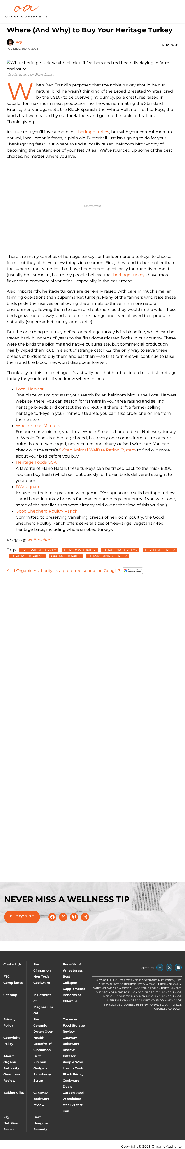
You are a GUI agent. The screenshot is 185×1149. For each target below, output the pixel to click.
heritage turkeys (130, 274)
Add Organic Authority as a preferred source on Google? (63, 570)
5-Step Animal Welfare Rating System (97, 450)
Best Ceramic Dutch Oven (43, 1025)
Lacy (18, 42)
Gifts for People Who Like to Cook (73, 1062)
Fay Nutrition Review (10, 1123)
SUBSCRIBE (22, 916)
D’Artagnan (27, 486)
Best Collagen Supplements (74, 983)
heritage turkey (93, 131)
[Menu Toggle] (55, 11)
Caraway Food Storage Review (74, 1025)
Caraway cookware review (41, 1099)
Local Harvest (30, 388)
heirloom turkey (79, 550)
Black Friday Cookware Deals (73, 1080)
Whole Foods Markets (38, 425)
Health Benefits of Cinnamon (42, 1044)
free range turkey (38, 550)
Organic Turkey (65, 556)
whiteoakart (39, 539)
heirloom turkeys (120, 550)
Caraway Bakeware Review (71, 1044)
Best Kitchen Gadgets (40, 1062)
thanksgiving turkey (107, 556)
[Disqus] (92, 638)
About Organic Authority (11, 1062)
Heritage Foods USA (36, 462)
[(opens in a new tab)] (159, 967)
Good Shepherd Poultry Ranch (47, 511)
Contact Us (12, 964)
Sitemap (10, 995)
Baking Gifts (13, 1093)
